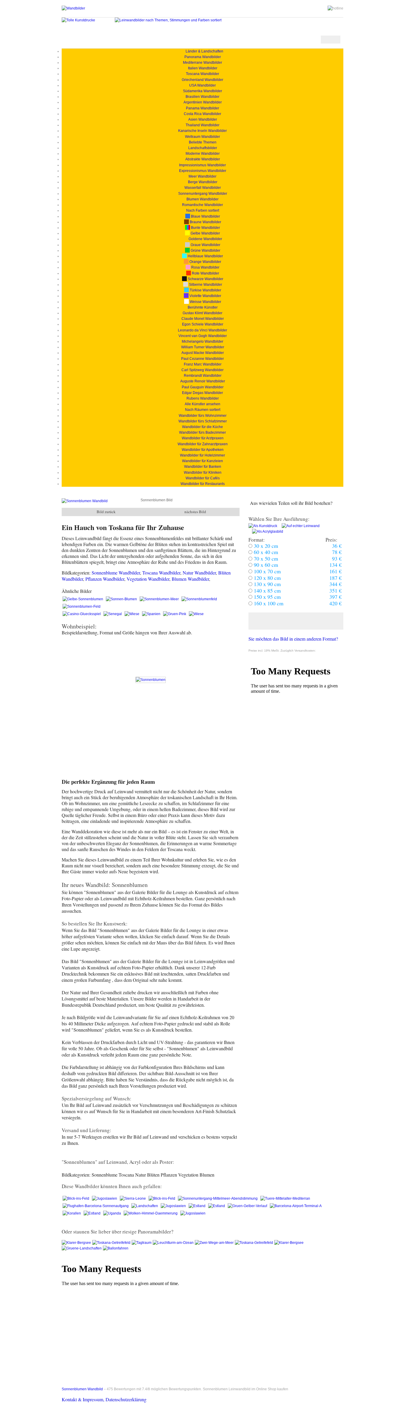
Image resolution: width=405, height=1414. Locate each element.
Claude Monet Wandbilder (202, 319)
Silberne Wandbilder (205, 285)
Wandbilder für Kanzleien (202, 461)
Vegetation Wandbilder (148, 579)
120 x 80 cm (266, 577)
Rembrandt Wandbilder (202, 376)
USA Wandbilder (202, 85)
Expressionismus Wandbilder (202, 171)
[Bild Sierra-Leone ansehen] (133, 1198)
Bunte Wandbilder (205, 228)
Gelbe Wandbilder (205, 233)
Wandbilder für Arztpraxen (203, 438)
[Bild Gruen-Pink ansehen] (175, 614)
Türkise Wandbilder (205, 290)
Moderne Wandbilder (203, 153)
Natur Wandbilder (199, 572)
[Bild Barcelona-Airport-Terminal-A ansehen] (296, 1206)
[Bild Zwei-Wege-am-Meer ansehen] (215, 1243)
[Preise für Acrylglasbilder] (265, 531)
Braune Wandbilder (205, 222)
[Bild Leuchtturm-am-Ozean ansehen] (174, 1243)
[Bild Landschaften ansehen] (145, 1206)
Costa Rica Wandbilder (202, 114)
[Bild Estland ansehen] (197, 1206)
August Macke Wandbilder (202, 353)
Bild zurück (106, 511)
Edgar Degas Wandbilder (202, 393)
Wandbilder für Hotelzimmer (202, 455)
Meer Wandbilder (202, 176)
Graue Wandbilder (205, 245)
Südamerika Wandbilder (202, 91)
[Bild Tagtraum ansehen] (142, 1243)
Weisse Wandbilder (205, 302)
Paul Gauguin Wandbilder (203, 387)
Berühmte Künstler (203, 307)
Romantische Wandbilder (202, 205)
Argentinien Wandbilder (203, 102)
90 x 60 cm (265, 564)
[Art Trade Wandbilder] (73, 8)
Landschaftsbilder (202, 148)
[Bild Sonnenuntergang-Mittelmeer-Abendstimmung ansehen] (218, 1198)
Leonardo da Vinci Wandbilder (202, 330)
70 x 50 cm (265, 558)
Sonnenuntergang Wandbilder (202, 193)
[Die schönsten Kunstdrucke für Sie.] (78, 20)
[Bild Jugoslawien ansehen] (105, 1198)
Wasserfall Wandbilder (202, 188)
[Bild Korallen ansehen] (72, 1213)
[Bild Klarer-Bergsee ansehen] (77, 1243)
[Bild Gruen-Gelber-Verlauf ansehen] (248, 1206)
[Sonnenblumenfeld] (199, 599)
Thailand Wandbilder (202, 125)
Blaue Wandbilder (205, 216)
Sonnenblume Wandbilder (116, 572)
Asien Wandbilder (202, 119)
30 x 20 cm (265, 545)
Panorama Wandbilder (202, 57)
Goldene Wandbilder (205, 239)
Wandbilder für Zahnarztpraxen (203, 444)
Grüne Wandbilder (205, 250)
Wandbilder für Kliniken (202, 472)
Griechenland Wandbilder (202, 80)
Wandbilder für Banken (202, 467)
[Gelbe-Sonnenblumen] (83, 599)
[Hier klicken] (295, 621)
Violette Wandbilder (205, 296)
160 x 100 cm (267, 603)
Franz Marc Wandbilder (202, 364)
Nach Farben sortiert (202, 210)
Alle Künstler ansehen (202, 404)
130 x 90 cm (266, 584)
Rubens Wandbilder (202, 398)
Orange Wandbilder (205, 262)
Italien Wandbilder (202, 68)
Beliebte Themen (202, 142)
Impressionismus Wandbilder (202, 165)
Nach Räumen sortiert (202, 410)
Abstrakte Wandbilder (202, 159)
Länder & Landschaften (202, 51)
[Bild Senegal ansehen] (113, 614)
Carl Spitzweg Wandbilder (202, 370)
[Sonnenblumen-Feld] (81, 606)
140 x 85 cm (266, 590)
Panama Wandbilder (202, 108)
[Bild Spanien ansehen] (151, 614)
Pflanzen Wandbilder (104, 579)
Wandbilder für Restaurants (203, 484)
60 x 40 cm (265, 552)
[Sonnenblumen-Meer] (160, 599)
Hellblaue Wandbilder (205, 256)
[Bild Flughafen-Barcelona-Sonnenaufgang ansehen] (96, 1206)
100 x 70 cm (266, 571)
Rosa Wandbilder (204, 267)
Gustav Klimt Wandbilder (202, 313)
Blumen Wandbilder (202, 199)
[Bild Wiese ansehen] (132, 614)
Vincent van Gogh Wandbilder (202, 336)
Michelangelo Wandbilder (202, 341)
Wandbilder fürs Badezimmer (202, 432)
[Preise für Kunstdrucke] (262, 526)
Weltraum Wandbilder (202, 137)
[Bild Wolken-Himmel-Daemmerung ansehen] (151, 1213)
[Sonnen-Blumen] (122, 599)
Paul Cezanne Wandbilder (202, 359)
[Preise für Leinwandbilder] (299, 526)
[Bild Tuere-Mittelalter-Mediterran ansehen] (285, 1198)
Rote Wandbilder (205, 273)
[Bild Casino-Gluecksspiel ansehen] (82, 614)
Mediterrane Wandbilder (202, 62)
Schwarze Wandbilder (205, 279)
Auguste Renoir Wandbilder (202, 381)
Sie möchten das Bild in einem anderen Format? (293, 639)
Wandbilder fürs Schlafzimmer (202, 421)
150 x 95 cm (266, 596)
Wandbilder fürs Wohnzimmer (203, 416)
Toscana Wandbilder (202, 74)
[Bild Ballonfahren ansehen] (116, 1248)
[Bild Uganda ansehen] (112, 1213)
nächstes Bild (195, 511)
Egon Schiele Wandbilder (202, 324)
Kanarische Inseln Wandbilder (202, 131)
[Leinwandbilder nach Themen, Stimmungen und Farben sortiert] (168, 20)
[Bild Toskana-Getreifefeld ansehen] (112, 1243)
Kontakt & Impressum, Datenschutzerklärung (104, 1399)
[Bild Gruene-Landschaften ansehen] (82, 1248)
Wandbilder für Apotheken (203, 450)
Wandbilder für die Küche (202, 427)
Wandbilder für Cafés (203, 478)
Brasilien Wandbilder (202, 97)
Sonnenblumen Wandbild (82, 1389)
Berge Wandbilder (202, 182)
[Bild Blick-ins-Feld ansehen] (76, 1198)
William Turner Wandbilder (202, 347)
